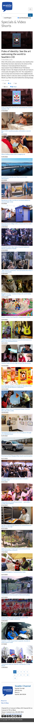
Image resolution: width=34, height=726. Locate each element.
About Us (4, 700)
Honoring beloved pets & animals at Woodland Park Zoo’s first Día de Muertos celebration (16, 386)
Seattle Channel (23, 686)
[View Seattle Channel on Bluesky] (13, 716)
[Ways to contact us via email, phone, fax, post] (20, 716)
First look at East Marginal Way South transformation (16, 456)
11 (15, 678)
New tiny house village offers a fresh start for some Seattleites (16, 224)
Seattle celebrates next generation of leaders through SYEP (14, 479)
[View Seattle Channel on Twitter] (5, 716)
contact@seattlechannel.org (13, 714)
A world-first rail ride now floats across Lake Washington (14, 177)
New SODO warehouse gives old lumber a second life (16, 131)
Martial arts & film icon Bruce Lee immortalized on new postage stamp (15, 201)
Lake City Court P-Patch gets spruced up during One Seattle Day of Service (15, 549)
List (6, 87)
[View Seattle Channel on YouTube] (15, 716)
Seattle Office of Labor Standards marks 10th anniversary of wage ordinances (14, 618)
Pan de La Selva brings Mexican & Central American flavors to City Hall (16, 526)
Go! (30, 15)
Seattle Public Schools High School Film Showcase (16, 363)
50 (16, 83)
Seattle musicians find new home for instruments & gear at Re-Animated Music (16, 340)
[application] (17, 40)
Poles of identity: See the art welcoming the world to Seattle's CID (17, 108)
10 (5, 83)
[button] (17, 40)
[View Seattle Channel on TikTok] (10, 716)
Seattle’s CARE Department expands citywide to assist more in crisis (15, 641)
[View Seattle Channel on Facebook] (2, 716)
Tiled (14, 87)
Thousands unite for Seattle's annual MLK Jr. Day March (15, 665)
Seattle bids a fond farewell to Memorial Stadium (15, 595)
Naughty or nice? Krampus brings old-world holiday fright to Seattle (16, 294)
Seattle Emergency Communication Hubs (13, 572)
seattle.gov (7, 18)
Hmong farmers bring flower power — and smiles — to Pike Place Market (16, 502)
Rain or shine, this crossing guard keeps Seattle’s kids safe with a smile (15, 409)
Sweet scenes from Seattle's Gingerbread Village (15, 317)
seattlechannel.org (25, 18)
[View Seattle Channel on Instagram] (8, 716)
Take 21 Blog (4, 703)
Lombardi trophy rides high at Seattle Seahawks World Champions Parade (15, 247)
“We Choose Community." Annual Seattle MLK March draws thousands (17, 271)
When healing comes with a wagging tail (13, 154)
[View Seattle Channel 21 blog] (18, 716)
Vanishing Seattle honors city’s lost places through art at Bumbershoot (16, 433)
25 (10, 83)
